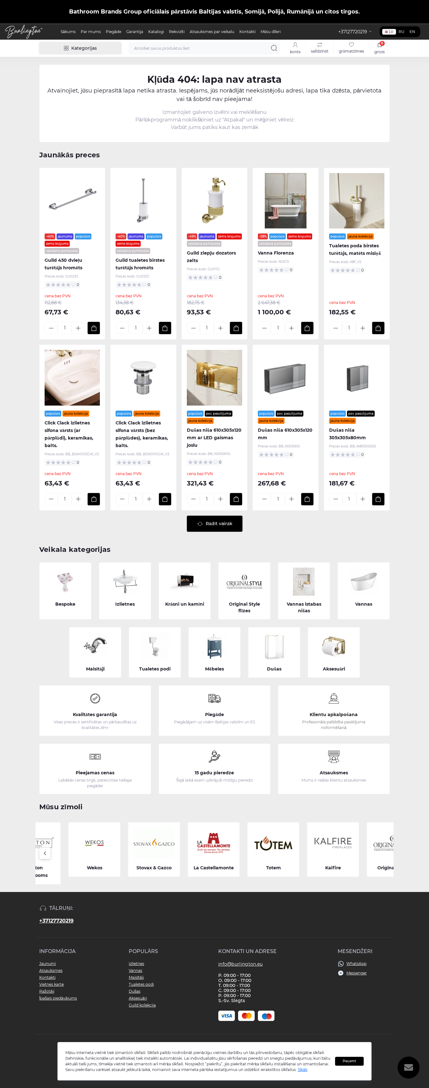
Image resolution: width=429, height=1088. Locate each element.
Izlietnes (136, 963)
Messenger (356, 973)
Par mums (91, 31)
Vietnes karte (51, 984)
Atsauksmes (50, 970)
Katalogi (156, 31)
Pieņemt (349, 1061)
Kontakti (247, 31)
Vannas (135, 970)
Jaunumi (47, 963)
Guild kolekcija (142, 1005)
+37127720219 (56, 921)
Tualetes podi (141, 984)
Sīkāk (302, 1069)
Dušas (134, 991)
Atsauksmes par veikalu (212, 31)
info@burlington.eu (240, 964)
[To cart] (94, 328)
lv (391, 31)
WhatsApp (356, 963)
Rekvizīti (177, 31)
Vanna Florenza (276, 253)
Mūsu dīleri (271, 31)
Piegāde (113, 31)
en (412, 31)
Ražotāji (46, 991)
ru (402, 31)
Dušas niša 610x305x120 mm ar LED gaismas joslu (214, 437)
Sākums (68, 31)
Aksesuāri (138, 998)
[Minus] (51, 328)
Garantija (134, 31)
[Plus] (78, 328)
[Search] (274, 48)
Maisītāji (136, 977)
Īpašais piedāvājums (58, 998)
